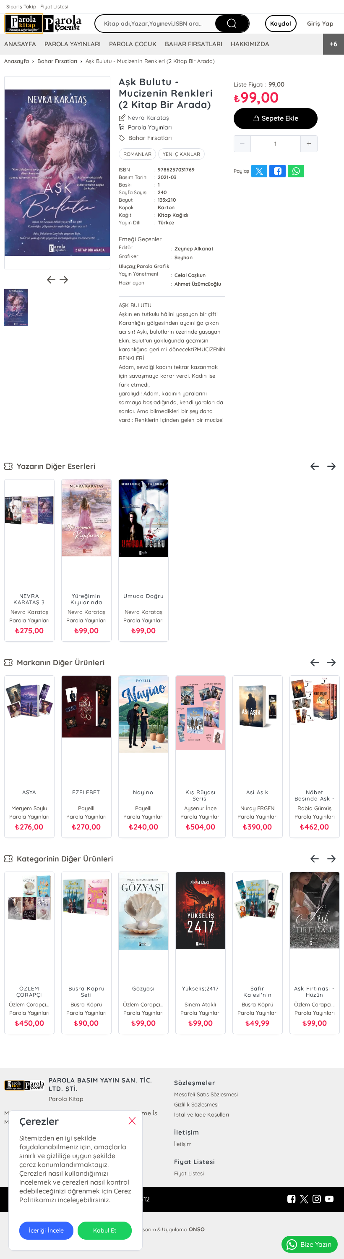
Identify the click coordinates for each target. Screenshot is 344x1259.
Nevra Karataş (148, 117)
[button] (242, 144)
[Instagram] (316, 1199)
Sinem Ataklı (200, 1004)
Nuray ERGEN (257, 808)
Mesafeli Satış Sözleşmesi (206, 1094)
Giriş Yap (320, 23)
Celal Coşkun (190, 275)
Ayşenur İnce (200, 808)
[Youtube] (329, 1199)
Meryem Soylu (29, 808)
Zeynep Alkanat (194, 248)
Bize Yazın (315, 1244)
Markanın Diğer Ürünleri (58, 662)
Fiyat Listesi (54, 6)
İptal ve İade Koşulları (201, 1114)
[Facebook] (291, 1199)
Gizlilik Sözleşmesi (196, 1104)
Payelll (86, 808)
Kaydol (281, 23)
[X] (304, 1199)
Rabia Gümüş (314, 808)
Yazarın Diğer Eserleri (54, 466)
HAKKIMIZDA (250, 44)
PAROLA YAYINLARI (72, 44)
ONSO (197, 1229)
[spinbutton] (276, 143)
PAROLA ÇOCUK (132, 44)
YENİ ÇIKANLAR (181, 154)
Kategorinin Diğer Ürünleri (63, 859)
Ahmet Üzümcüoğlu (198, 284)
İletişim (183, 1143)
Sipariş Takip (21, 6)
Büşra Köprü (86, 1004)
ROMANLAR (137, 154)
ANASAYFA (20, 44)
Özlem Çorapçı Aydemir (29, 1004)
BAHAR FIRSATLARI (193, 44)
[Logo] (43, 23)
